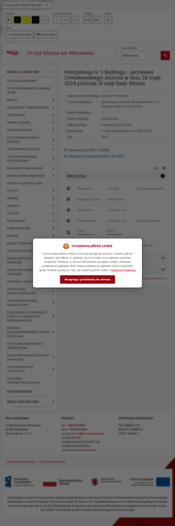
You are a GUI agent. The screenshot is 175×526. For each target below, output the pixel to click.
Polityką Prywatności (123, 270)
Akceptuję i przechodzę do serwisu (87, 279)
